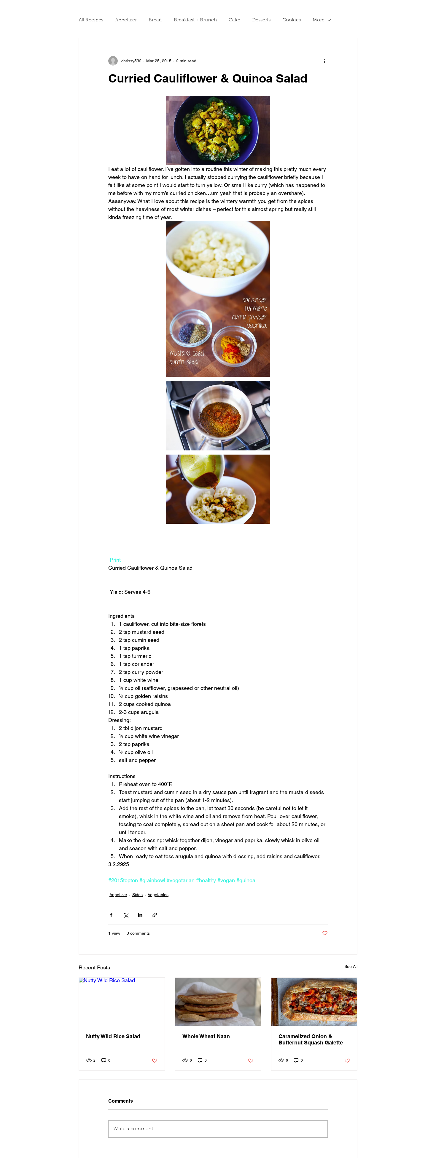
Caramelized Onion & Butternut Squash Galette (311, 1039)
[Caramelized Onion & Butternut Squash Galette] (314, 1002)
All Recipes (91, 20)
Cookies (291, 20)
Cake (234, 20)
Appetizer (126, 20)
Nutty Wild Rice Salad (113, 1036)
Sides (137, 894)
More (318, 20)
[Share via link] (154, 915)
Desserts (261, 20)
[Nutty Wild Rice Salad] (122, 1002)
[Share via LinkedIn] (140, 915)
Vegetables (158, 894)
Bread (155, 20)
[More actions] (324, 60)
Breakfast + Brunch (195, 20)
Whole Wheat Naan (206, 1036)
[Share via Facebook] (111, 915)
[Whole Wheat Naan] (218, 1002)
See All (350, 966)
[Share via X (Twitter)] (125, 915)
